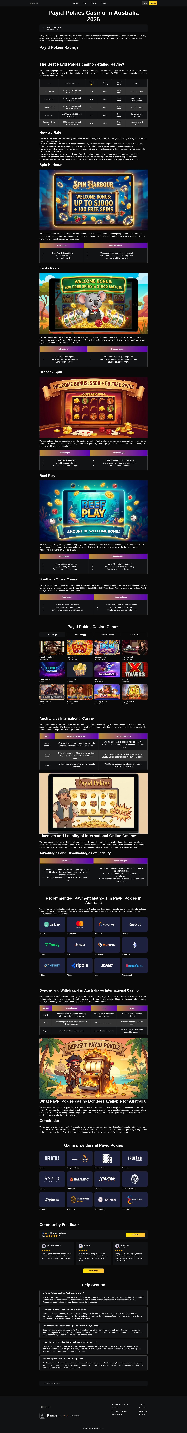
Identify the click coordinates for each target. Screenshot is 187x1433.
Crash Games (106, 634)
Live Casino (78, 634)
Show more (93, 1270)
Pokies (133, 634)
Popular (51, 634)
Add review (135, 1234)
